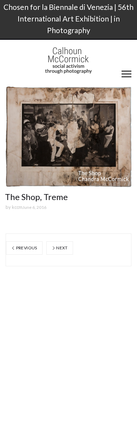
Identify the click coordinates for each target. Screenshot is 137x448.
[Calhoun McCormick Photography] (68, 60)
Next (62, 247)
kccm (17, 207)
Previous (26, 247)
